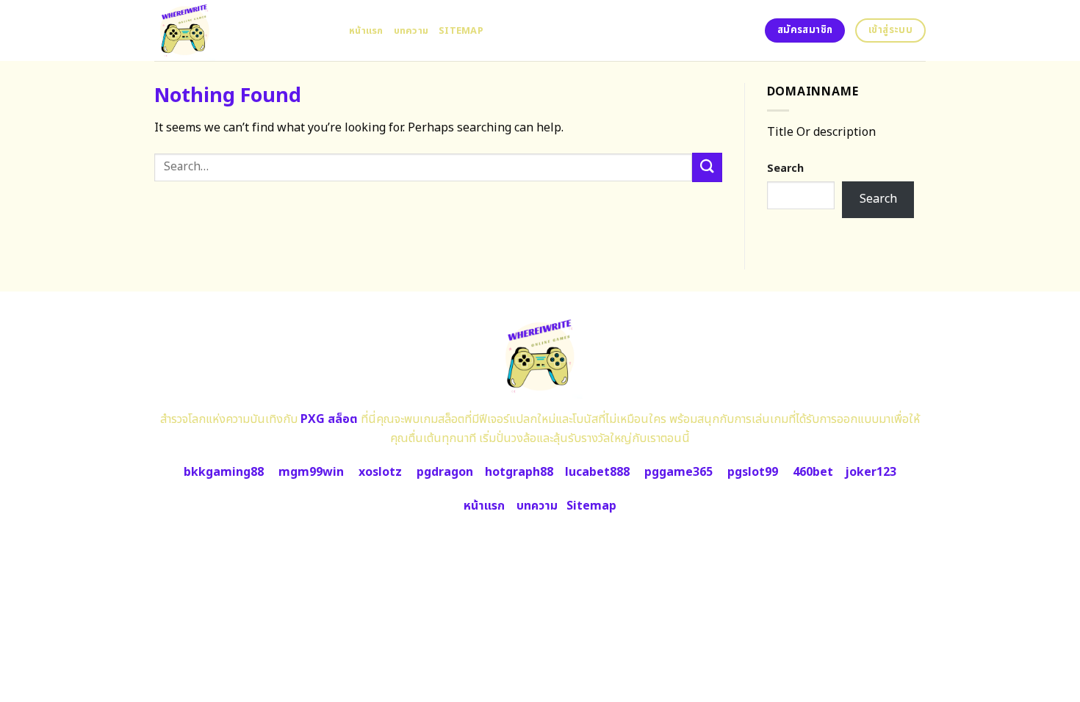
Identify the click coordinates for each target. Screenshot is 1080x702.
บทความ (411, 30)
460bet (813, 472)
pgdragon (445, 472)
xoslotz (380, 472)
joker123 (870, 472)
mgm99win (311, 472)
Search (785, 168)
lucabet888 (597, 472)
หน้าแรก (366, 30)
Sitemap (461, 30)
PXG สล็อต (329, 419)
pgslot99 (752, 472)
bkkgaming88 (224, 472)
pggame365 (678, 472)
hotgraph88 (519, 472)
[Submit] (706, 167)
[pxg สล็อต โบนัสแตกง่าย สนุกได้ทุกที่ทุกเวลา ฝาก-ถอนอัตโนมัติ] (240, 30)
